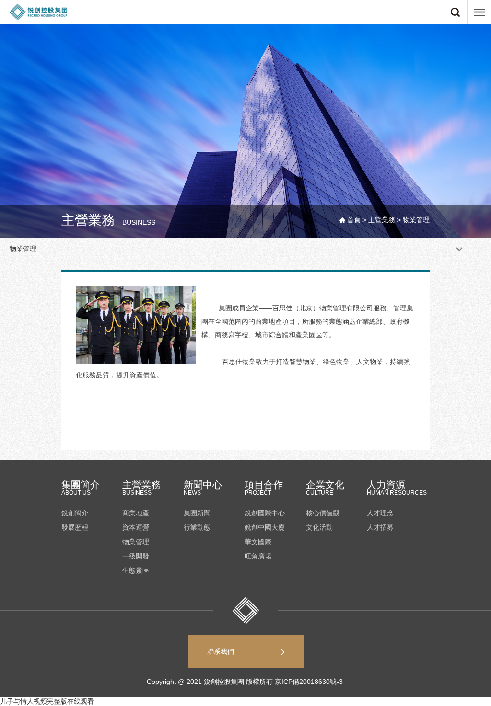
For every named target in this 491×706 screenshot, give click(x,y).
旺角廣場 (258, 556)
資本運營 (135, 527)
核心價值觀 (322, 513)
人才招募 (380, 527)
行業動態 (197, 527)
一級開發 (135, 556)
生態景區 (135, 570)
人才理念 (380, 513)
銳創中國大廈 (265, 527)
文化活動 (319, 527)
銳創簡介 (74, 513)
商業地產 (135, 513)
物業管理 (135, 542)
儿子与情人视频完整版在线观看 (47, 701)
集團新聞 (197, 513)
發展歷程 (74, 527)
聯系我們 (221, 651)
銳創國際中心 (265, 513)
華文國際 (258, 542)
